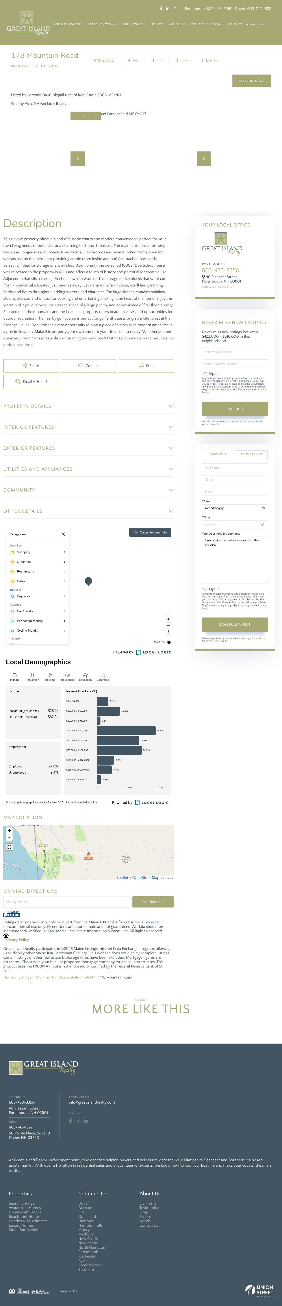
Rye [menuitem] (81, 1261)
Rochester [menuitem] (87, 1256)
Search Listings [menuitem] (21, 1203)
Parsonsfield (69, 977)
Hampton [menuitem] (86, 1221)
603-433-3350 (220, 9)
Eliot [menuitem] (82, 1212)
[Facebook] (70, 1121)
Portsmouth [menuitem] (88, 1252)
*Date (206, 501)
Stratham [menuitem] (86, 1269)
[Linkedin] (85, 1121)
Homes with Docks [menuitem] (25, 1212)
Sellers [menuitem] (157, 24)
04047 (89, 977)
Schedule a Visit (251, 454)
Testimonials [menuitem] (150, 1208)
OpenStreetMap (146, 878)
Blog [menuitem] (143, 1212)
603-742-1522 (259, 9)
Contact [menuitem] (235, 24)
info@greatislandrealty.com (92, 1102)
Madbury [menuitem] (86, 1234)
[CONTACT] (251, 81)
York (50, 977)
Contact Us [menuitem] (148, 1225)
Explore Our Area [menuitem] (205, 24)
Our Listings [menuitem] (133, 24)
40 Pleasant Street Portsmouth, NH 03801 (28, 1110)
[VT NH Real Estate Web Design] (259, 1291)
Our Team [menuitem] (147, 1203)
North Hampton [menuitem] (91, 1247)
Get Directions (153, 902)
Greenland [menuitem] (87, 1216)
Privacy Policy (17, 940)
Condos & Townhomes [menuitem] (28, 1221)
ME (39, 977)
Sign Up (250, 24)
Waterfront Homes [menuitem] (25, 1208)
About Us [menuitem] (175, 24)
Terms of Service (214, 641)
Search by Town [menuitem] (101, 24)
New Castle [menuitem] (88, 1239)
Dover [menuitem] (83, 1203)
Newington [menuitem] (87, 1243)
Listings (25, 977)
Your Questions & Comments (221, 533)
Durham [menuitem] (85, 1208)
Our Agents (225, 287)
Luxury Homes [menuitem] (21, 1225)
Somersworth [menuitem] (90, 1265)
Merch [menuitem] (144, 1221)
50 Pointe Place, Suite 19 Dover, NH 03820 (29, 1135)
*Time (206, 517)
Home (8, 977)
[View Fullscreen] (9, 847)
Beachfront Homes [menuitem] (25, 1216)
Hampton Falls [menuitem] (90, 1225)
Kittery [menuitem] (84, 1230)
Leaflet (122, 878)
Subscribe (235, 409)
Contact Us (209, 287)
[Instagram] (78, 1121)
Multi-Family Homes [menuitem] (26, 1230)
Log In (264, 24)
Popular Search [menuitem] (67, 24)
